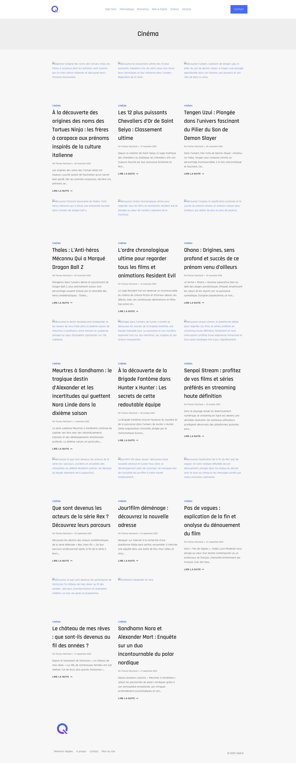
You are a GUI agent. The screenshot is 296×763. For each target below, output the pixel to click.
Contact (239, 9)
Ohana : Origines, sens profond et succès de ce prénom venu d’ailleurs (211, 259)
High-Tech (110, 9)
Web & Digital (159, 9)
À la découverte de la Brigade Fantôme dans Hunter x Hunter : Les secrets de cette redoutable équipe (144, 387)
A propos (81, 751)
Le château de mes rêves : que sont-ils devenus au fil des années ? (81, 637)
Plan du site (108, 751)
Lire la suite (62, 191)
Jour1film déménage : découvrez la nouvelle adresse (143, 517)
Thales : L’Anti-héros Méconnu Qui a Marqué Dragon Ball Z (78, 259)
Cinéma (174, 9)
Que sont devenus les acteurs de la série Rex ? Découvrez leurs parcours (81, 517)
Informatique (127, 9)
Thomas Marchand (63, 163)
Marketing (142, 9)
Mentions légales (63, 751)
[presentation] (82, 81)
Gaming (186, 9)
